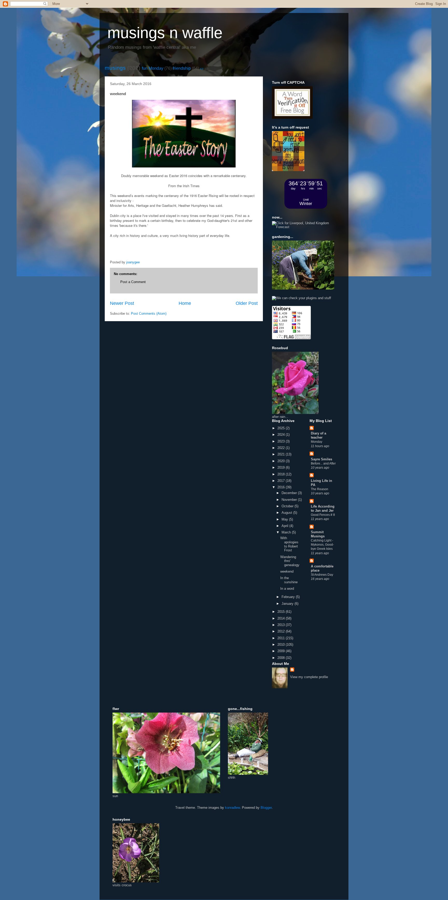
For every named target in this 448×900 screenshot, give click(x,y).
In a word (287, 588)
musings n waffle (164, 32)
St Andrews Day (322, 574)
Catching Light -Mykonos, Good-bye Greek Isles (322, 545)
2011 (281, 638)
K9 (202, 68)
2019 (281, 467)
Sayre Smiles (321, 459)
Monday (316, 442)
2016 (281, 487)
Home (185, 303)
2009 (281, 651)
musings (115, 68)
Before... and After (323, 463)
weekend (286, 571)
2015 (281, 612)
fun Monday (152, 68)
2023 (281, 441)
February (289, 597)
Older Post (247, 303)
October (288, 506)
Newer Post (122, 303)
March (287, 532)
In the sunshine (289, 580)
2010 (281, 644)
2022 (281, 448)
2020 (281, 461)
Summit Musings (318, 534)
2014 (281, 618)
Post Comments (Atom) (148, 313)
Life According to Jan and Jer (322, 508)
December (290, 493)
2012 (281, 631)
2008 (281, 658)
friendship (182, 68)
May (285, 519)
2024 (281, 435)
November (290, 500)
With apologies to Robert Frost (289, 544)
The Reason (319, 489)
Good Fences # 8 (323, 515)
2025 (281, 428)
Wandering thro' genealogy (289, 561)
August (287, 513)
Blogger (266, 808)
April (285, 526)
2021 (281, 454)
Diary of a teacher (318, 435)
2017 (281, 481)
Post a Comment (133, 282)
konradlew (232, 808)
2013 (281, 625)
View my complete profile (309, 677)
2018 (281, 474)
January (288, 604)
